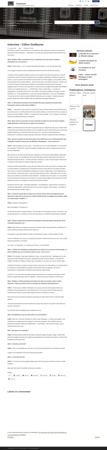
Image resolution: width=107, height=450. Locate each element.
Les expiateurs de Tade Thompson (86, 69)
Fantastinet (21, 4)
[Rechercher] (96, 22)
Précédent (11, 437)
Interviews (26, 48)
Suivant (97, 437)
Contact (96, 1)
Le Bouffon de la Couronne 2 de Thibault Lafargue (88, 55)
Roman (31, 48)
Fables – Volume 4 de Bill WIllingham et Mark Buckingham (87, 77)
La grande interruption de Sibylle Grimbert (87, 62)
